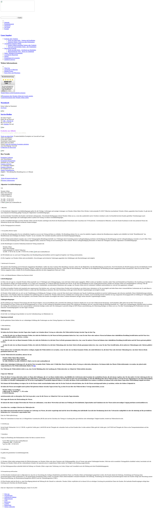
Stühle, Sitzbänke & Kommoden (13, 53)
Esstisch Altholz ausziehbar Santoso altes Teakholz (22, 45)
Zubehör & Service (9, 59)
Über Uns (7, 68)
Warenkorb (7, 25)
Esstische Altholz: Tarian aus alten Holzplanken (21, 42)
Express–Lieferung (6, 164)
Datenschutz (7, 505)
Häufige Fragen (8, 71)
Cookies (6, 503)
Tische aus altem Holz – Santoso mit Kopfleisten (21, 40)
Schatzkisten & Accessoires (12, 58)
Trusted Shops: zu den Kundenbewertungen (13, 93)
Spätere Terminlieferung (7, 170)
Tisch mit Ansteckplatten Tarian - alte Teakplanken (22, 47)
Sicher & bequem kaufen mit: (9, 178)
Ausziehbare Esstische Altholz (12, 43)
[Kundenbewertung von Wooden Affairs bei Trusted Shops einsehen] (8, 91)
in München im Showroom (8, 147)
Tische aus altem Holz (7, 136)
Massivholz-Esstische (10, 48)
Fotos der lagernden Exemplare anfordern (17, 144)
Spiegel (6, 56)
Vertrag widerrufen (9, 506)
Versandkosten (8, 495)
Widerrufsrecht (8, 498)
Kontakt (6, 29)
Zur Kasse (7, 27)
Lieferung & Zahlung (10, 497)
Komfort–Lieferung (6, 167)
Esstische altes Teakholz (11, 39)
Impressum (7, 502)
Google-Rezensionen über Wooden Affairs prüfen (15, 97)
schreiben (6, 124)
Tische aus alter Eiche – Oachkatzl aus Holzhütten (22, 50)
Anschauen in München (11, 69)
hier (34, 366)
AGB (5, 500)
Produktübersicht (9, 24)
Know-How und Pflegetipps (12, 73)
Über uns (6, 494)
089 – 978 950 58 (8, 121)
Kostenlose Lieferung (7, 157)
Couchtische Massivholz (11, 55)
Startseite (6, 22)
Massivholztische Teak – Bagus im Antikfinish (21, 51)
